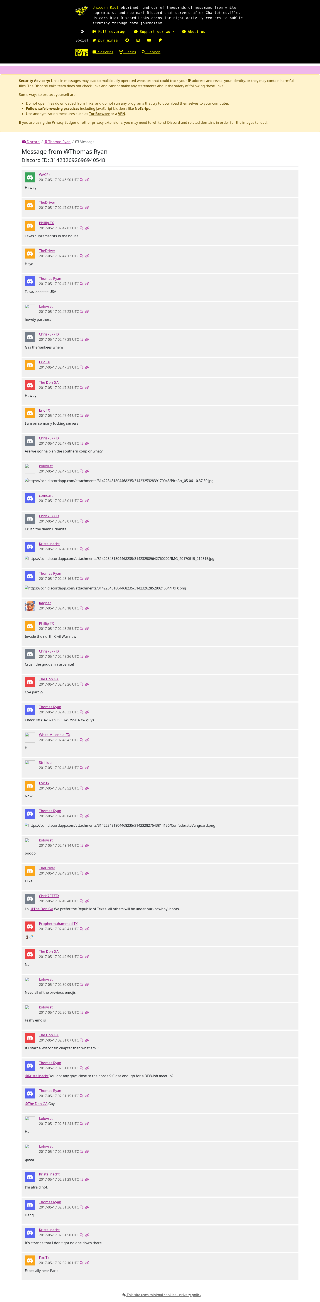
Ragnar (45, 603)
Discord (33, 141)
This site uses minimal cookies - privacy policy (163, 1294)
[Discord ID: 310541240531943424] (30, 926)
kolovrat (46, 306)
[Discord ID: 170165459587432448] (30, 785)
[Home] (81, 52)
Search (152, 52)
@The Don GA (41, 908)
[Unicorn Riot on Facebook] (127, 40)
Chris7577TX (49, 334)
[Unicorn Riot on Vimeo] (138, 40)
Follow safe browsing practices (52, 108)
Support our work (156, 32)
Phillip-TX (46, 222)
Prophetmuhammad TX (58, 923)
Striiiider (46, 762)
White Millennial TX (54, 734)
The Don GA (49, 382)
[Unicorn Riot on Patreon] (160, 40)
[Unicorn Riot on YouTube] (149, 40)
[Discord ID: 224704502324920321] (30, 765)
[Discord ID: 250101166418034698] (30, 205)
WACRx (44, 174)
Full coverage (111, 32)
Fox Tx (44, 783)
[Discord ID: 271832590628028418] (30, 225)
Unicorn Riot (106, 7)
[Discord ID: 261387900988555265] (30, 546)
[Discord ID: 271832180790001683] (30, 364)
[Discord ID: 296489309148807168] (30, 309)
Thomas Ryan (59, 141)
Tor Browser (99, 113)
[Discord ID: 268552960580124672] (30, 177)
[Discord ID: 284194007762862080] (30, 498)
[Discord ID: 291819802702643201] (30, 605)
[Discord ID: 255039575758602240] (30, 281)
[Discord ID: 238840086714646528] (30, 737)
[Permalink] (87, 179)
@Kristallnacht (37, 1075)
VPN (121, 113)
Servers (104, 52)
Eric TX (44, 362)
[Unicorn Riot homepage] (81, 11)
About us (195, 32)
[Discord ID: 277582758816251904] (30, 385)
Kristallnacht (49, 543)
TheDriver (47, 202)
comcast (46, 495)
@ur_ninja (107, 40)
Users (129, 52)
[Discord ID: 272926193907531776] (30, 336)
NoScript (142, 108)
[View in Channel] (81, 179)
